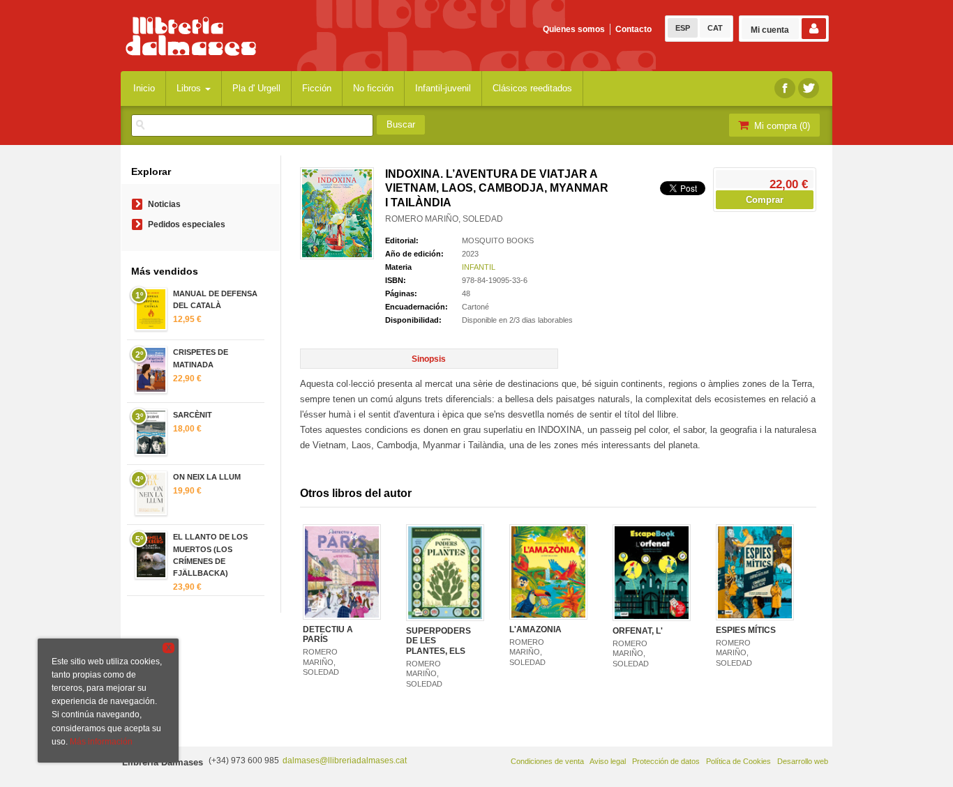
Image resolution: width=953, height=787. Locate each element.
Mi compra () (780, 126)
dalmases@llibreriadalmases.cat (345, 760)
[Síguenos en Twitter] (808, 88)
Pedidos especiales (186, 224)
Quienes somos (574, 29)
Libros (190, 88)
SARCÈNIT (192, 415)
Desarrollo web (802, 761)
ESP (682, 28)
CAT (715, 28)
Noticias (164, 204)
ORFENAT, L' (638, 631)
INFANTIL (478, 267)
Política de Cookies (738, 761)
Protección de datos (666, 761)
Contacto (633, 29)
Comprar (764, 199)
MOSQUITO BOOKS (498, 240)
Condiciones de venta (547, 761)
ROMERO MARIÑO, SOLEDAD (444, 219)
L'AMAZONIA (535, 629)
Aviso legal (608, 761)
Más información (101, 742)
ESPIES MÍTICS (746, 630)
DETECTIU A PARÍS (328, 634)
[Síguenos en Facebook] (784, 88)
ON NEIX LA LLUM (207, 477)
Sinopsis (429, 359)
